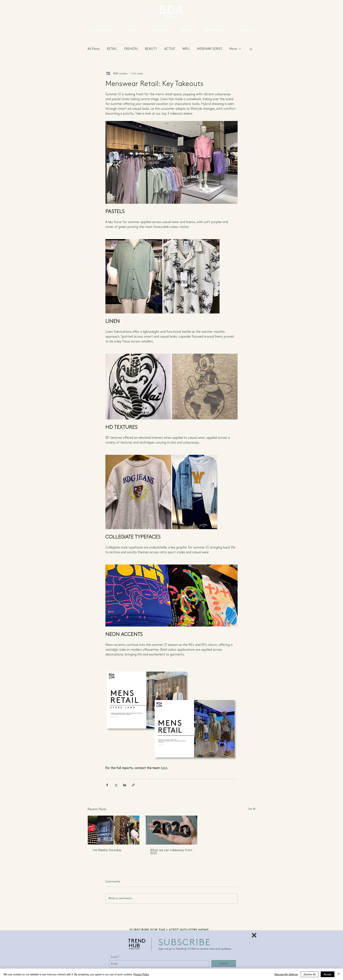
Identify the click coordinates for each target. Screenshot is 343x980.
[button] (254, 935)
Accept (327, 974)
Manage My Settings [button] (286, 974)
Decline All (309, 974)
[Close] (339, 974)
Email (114, 957)
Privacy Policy (141, 974)
